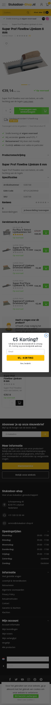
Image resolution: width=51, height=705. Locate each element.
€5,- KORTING (25, 358)
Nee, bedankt (25, 363)
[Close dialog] (46, 335)
